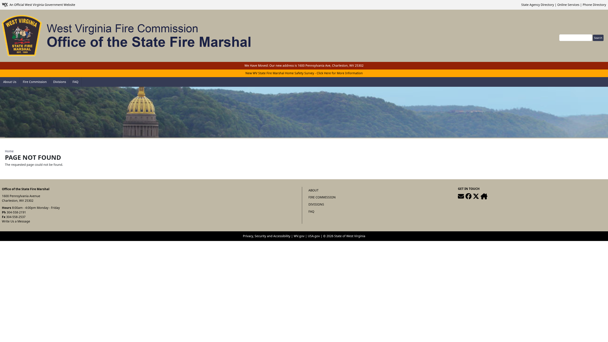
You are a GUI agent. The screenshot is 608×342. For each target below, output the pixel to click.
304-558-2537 (15, 217)
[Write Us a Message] (461, 196)
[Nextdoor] (484, 196)
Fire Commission (35, 82)
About (313, 190)
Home (9, 151)
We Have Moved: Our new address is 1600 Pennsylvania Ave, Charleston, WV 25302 (304, 65)
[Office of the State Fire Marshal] (126, 36)
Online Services (568, 5)
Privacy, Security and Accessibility (266, 236)
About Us (9, 82)
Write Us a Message (16, 221)
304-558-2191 (16, 212)
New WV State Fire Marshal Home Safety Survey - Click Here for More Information (304, 73)
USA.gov (314, 236)
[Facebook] (469, 196)
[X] (476, 196)
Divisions (59, 82)
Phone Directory (594, 5)
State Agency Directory (537, 5)
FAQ (75, 82)
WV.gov (299, 236)
